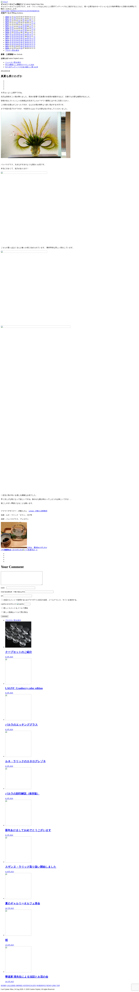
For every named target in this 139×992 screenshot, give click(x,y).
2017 (7, 34)
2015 (7, 38)
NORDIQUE (34, 11)
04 (17, 23)
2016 (7, 36)
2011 (7, 46)
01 (10, 17)
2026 (7, 17)
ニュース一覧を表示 (13, 62)
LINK (54, 985)
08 (26, 25)
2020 (7, 29)
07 (23, 19)
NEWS (48, 985)
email (3, 592)
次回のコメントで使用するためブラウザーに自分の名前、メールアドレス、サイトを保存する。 (40, 600)
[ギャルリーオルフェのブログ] (4, 2)
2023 (7, 23)
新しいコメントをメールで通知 (15, 608)
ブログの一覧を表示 (13, 620)
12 (34, 23)
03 (15, 17)
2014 (7, 40)
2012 (7, 44)
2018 (7, 32)
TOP (58, 985)
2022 (7, 25)
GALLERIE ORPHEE (9, 11)
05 (19, 21)
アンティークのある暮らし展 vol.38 (21, 67)
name (3, 588)
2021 (7, 27)
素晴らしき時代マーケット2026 (19, 65)
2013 (7, 42)
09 (28, 21)
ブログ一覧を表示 (12, 50)
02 (13, 27)
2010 (7, 48)
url (2, 596)
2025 (7, 19)
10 (30, 19)
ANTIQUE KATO (23, 11)
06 (21, 27)
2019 (7, 31)
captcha (3, 604)
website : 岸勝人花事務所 (38, 511)
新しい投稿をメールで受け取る (15, 612)
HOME (3, 985)
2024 (7, 21)
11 (32, 21)
